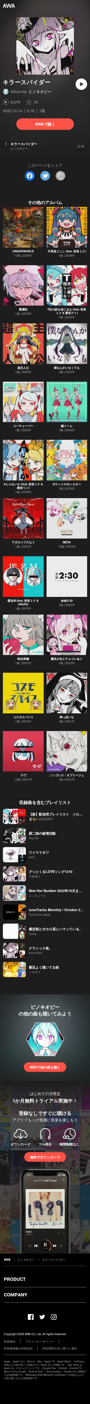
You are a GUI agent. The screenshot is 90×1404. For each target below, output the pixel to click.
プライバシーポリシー (39, 1341)
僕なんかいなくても (67, 367)
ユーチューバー (23, 426)
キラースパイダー (53, 1259)
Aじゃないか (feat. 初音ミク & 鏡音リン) (23, 486)
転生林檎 (23, 658)
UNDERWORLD (23, 251)
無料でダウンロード (45, 1157)
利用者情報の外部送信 (18, 1348)
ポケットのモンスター (66, 484)
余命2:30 (67, 600)
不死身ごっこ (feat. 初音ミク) (67, 251)
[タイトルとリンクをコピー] (60, 176)
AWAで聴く (45, 124)
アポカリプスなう (23, 542)
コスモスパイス (23, 717)
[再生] (81, 84)
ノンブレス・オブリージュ (66, 775)
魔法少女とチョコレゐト (67, 658)
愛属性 (23, 309)
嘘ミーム (66, 426)
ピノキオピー (40, 91)
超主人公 (23, 367)
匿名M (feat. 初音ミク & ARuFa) (23, 602)
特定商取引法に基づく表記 (59, 1348)
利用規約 (9, 1341)
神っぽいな (67, 717)
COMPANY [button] (15, 1295)
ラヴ (23, 775)
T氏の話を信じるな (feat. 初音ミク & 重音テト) (66, 311)
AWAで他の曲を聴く (45, 1067)
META (67, 542)
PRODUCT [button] (15, 1279)
